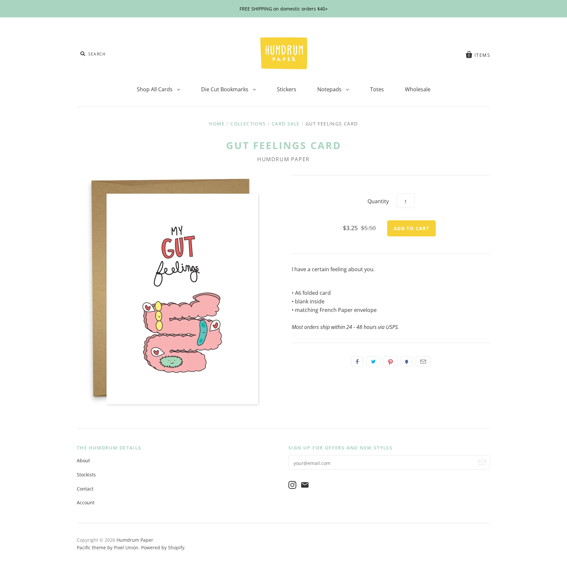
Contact (85, 489)
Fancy (406, 361)
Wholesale (417, 89)
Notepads (330, 89)
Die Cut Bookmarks (225, 89)
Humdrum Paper (283, 159)
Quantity (378, 201)
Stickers (286, 89)
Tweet (373, 361)
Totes (377, 89)
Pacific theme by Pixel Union (107, 547)
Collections (248, 123)
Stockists (86, 474)
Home (217, 123)
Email (423, 361)
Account (85, 502)
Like (357, 361)
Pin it (390, 361)
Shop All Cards (155, 89)
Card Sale (286, 123)
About (83, 460)
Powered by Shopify (162, 547)
